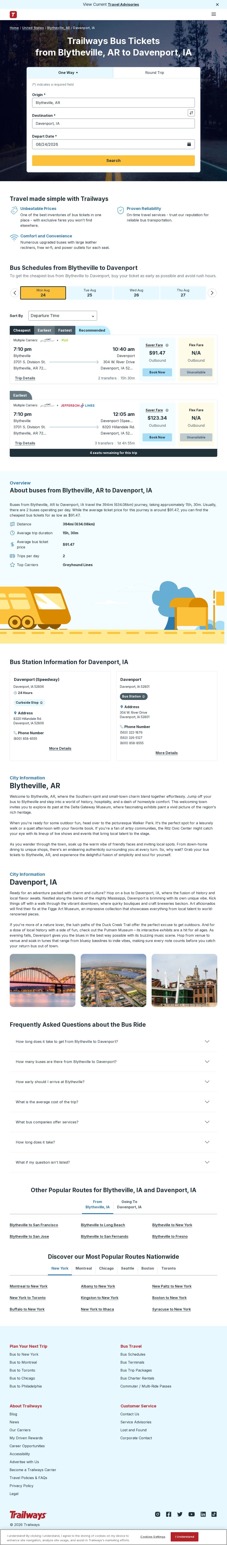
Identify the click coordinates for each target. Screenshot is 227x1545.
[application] (113, 359)
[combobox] (113, 103)
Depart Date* (44, 136)
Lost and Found (133, 1430)
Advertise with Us (24, 1462)
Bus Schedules (132, 1354)
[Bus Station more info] (143, 696)
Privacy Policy (21, 1486)
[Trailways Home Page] (13, 14)
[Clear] (190, 102)
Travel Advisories (123, 4)
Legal (14, 1493)
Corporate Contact (136, 1438)
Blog (13, 1414)
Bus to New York (24, 1354)
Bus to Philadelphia (26, 1386)
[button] (14, 292)
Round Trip (154, 72)
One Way (66, 72)
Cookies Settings (152, 1536)
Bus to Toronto (22, 1370)
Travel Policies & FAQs (28, 1478)
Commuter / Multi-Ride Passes (145, 1386)
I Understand (184, 1536)
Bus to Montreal (23, 1362)
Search (113, 160)
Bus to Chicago (22, 1378)
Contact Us (129, 1414)
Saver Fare (154, 345)
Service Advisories (135, 1422)
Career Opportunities (27, 1446)
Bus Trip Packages (136, 1370)
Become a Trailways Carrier (34, 1470)
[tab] (98, 1204)
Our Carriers (20, 1430)
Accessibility (20, 1454)
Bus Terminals (132, 1362)
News (14, 1422)
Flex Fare (196, 345)
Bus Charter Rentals (137, 1378)
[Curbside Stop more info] (41, 702)
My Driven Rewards (26, 1438)
